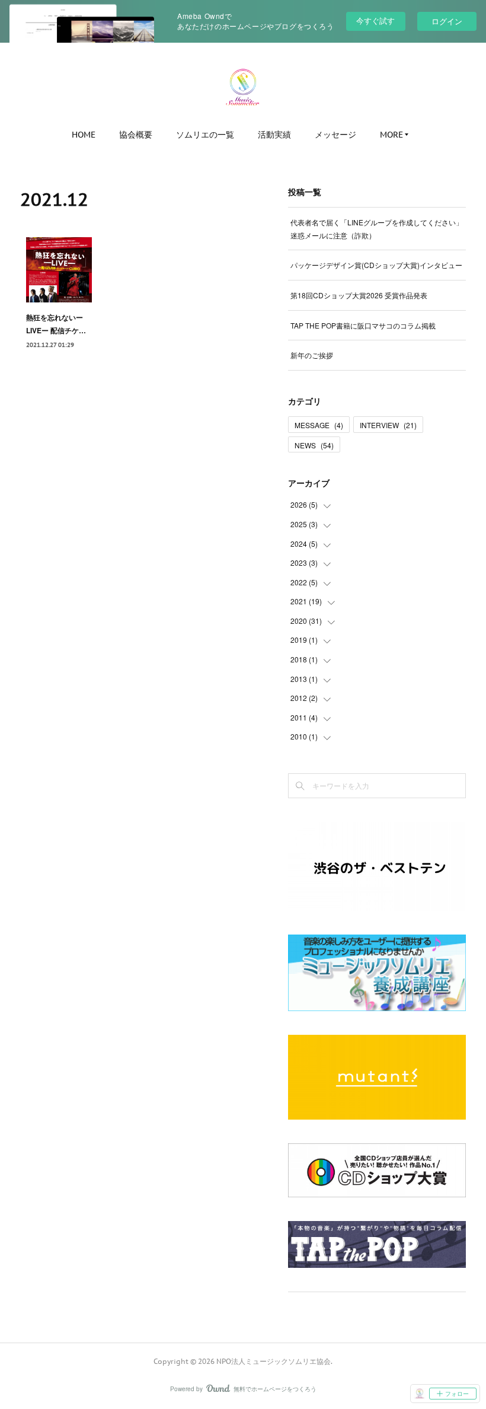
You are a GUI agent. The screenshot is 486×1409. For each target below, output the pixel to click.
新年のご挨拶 (311, 355)
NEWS (314, 445)
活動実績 (274, 134)
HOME (83, 134)
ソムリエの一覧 (205, 134)
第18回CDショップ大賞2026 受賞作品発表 (358, 295)
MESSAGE (319, 425)
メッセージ (335, 134)
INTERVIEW (388, 425)
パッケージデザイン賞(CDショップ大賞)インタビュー (376, 265)
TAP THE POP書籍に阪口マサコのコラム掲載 (363, 325)
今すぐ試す (375, 20)
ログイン (446, 21)
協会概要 (135, 134)
